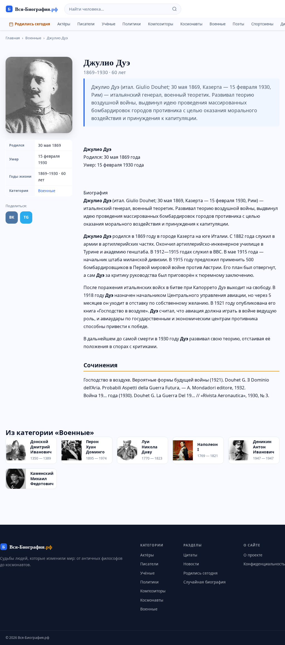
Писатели (86, 23)
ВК (11, 217)
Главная (13, 37)
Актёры (63, 23)
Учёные (108, 23)
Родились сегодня (32, 23)
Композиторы (160, 23)
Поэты (238, 23)
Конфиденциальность (264, 563)
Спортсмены (262, 23)
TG (26, 217)
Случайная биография (204, 582)
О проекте (253, 555)
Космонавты (191, 23)
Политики (131, 23)
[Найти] (174, 9)
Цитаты (190, 555)
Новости (191, 563)
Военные (217, 23)
